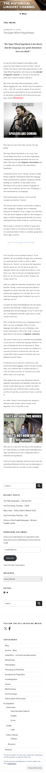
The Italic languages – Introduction (17, 501)
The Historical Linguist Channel (19, 5)
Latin (13, 730)
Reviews (8, 750)
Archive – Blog (11, 650)
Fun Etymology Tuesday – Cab (16, 515)
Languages (9, 703)
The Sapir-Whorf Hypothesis (18, 32)
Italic (10, 726)
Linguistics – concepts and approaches (20, 655)
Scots (13, 720)
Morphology (10, 660)
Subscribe (10, 558)
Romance (11, 744)
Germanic (11, 707)
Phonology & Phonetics (14, 670)
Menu (24, 14)
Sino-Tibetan (13, 735)
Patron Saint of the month (15, 699)
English (14, 716)
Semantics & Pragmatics (15, 674)
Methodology (10, 689)
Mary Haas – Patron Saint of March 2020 (20, 511)
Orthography (10, 665)
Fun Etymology (11, 694)
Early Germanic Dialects (20, 711)
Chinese (14, 739)
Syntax (7, 684)
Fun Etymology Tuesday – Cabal (16, 506)
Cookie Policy (11, 763)
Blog (7, 646)
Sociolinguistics (11, 679)
